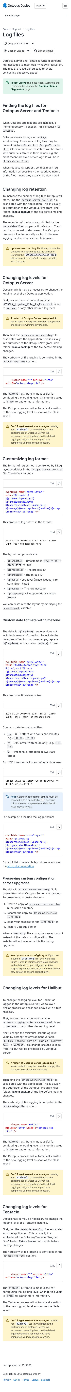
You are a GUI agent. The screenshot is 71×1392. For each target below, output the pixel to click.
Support (16, 29)
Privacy (7, 1379)
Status (35, 1379)
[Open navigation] (63, 6)
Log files (30, 29)
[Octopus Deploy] (16, 5)
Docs (5, 29)
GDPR (16, 1379)
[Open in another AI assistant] (28, 50)
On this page (12, 15)
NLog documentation (20, 866)
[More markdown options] (32, 43)
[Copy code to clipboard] (59, 371)
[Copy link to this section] (6, 116)
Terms (25, 1379)
